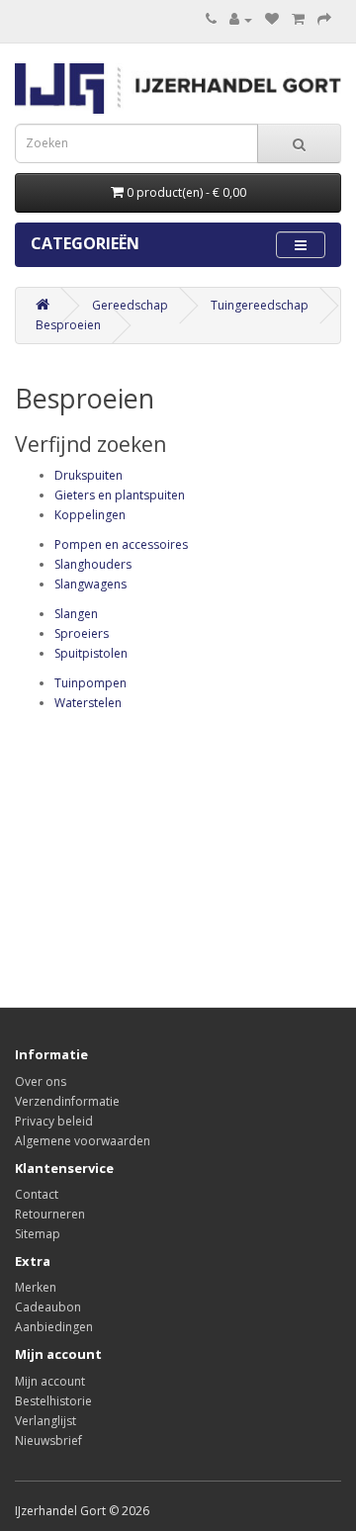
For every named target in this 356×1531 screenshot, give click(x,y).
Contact (36, 1194)
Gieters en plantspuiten (119, 495)
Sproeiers (81, 633)
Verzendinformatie (67, 1101)
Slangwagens (90, 584)
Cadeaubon (48, 1307)
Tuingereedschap (260, 305)
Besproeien (68, 324)
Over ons (40, 1081)
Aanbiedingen (54, 1326)
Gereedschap (130, 305)
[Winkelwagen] (298, 19)
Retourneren (50, 1214)
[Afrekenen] (324, 19)
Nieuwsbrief (48, 1440)
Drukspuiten (88, 475)
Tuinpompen (90, 683)
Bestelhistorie (53, 1401)
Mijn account (50, 1381)
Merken (35, 1287)
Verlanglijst (45, 1420)
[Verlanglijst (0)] (272, 19)
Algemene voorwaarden (82, 1140)
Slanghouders (93, 564)
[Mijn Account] (240, 19)
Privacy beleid (54, 1121)
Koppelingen (90, 514)
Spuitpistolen (91, 653)
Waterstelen (88, 702)
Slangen (76, 613)
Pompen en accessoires (121, 544)
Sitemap (37, 1233)
